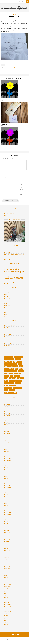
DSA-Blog (6, 332)
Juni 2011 (6, 570)
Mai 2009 (6, 620)
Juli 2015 (6, 496)
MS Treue (7, 375)
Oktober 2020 (7, 404)
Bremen (6, 296)
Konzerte (7, 371)
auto (6, 361)
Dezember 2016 (7, 458)
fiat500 (5, 303)
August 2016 (6, 467)
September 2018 (7, 420)
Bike (14, 361)
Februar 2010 (7, 600)
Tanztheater (7, 385)
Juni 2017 (6, 444)
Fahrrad (6, 301)
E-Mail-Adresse (4, 176)
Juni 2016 (6, 471)
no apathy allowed (8, 343)
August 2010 (6, 588)
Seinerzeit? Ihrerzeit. (6, 99)
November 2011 (7, 566)
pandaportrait (12, 378)
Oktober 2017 (7, 438)
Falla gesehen (7, 252)
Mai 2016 (6, 474)
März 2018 (6, 429)
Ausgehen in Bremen (9, 359)
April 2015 (6, 503)
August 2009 (6, 613)
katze (16, 368)
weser (6, 390)
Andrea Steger (7, 265)
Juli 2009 (6, 615)
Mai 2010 (6, 593)
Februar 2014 (7, 532)
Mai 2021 (6, 402)
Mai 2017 (6, 447)
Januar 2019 (6, 411)
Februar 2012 (7, 564)
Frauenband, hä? (7, 247)
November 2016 (7, 460)
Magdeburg (20, 371)
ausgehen (21, 356)
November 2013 (7, 539)
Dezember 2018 (7, 413)
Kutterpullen (14, 371)
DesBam (6, 329)
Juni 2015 (6, 498)
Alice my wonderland (8, 323)
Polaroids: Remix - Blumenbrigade (11, 268)
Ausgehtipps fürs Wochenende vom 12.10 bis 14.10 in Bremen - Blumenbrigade (13, 277)
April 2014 (6, 528)
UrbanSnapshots (7, 350)
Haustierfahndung (8, 307)
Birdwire (6, 327)
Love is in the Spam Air (6, 146)
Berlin (10, 361)
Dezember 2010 (7, 582)
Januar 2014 (6, 534)
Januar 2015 (6, 510)
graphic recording (9, 368)
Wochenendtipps (8, 392)
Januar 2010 (6, 602)
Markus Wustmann (9, 373)
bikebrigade (19, 361)
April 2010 (6, 595)
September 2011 (7, 568)
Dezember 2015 (7, 485)
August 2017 (6, 442)
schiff (6, 380)
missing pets (17, 373)
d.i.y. (17, 366)
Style (5, 316)
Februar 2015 (7, 507)
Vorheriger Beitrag (6, 72)
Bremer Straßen (7, 298)
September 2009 (7, 611)
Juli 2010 (6, 591)
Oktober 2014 (7, 516)
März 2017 (6, 451)
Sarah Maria (6, 347)
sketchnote (11, 380)
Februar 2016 (7, 480)
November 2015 (7, 487)
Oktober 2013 (7, 541)
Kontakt (6, 215)
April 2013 (6, 546)
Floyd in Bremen (7, 334)
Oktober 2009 (7, 609)
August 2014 (6, 521)
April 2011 (6, 575)
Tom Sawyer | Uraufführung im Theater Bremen (13, 273)
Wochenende (12, 390)
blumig (19, 363)
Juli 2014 (6, 523)
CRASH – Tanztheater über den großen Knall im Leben (13, 278)
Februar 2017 (7, 453)
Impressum (12, 639)
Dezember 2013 (7, 537)
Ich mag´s (6, 336)
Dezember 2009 (7, 604)
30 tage (6, 356)
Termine (13, 385)
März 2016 (6, 478)
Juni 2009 (6, 618)
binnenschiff (13, 363)
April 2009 (6, 622)
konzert (21, 368)
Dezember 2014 (7, 512)
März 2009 (6, 624)
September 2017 (7, 440)
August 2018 (6, 422)
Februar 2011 (7, 579)
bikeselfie (7, 363)
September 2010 (7, 586)
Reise (5, 314)
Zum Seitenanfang (23, 640)
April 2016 (6, 476)
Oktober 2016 (7, 462)
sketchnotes (19, 380)
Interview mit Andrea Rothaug (10, 250)
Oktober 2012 (7, 555)
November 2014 (7, 514)
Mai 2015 (6, 501)
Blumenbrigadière (12, 67)
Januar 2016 (6, 483)
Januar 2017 (6, 456)
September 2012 (7, 557)
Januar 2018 (6, 431)
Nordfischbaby (7, 345)
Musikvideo (17, 375)
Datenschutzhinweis (19, 639)
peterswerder (20, 378)
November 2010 (7, 584)
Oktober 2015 (7, 489)
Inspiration (6, 310)
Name (3, 173)
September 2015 (7, 492)
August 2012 (6, 559)
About (5, 211)
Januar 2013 (6, 552)
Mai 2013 (6, 543)
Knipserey (6, 341)
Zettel (3, 64)
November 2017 (7, 435)
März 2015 (6, 505)
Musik (5, 312)
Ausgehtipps (7, 292)
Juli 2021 (6, 399)
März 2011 (6, 577)
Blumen (5, 294)
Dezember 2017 (7, 433)
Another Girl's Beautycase (9, 325)
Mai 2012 (6, 561)
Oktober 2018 (7, 417)
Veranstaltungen (17, 387)
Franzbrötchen (7, 305)
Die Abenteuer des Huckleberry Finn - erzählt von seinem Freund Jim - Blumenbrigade (14, 272)
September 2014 (7, 519)
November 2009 (7, 606)
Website (3, 181)
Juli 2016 (6, 469)
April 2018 (6, 426)
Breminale (12, 366)
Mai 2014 (6, 525)
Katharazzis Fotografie (9, 338)
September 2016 (7, 465)
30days (11, 356)
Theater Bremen (8, 387)
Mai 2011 (6, 573)
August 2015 (6, 494)
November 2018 (7, 415)
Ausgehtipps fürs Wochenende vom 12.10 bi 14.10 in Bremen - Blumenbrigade (14, 281)
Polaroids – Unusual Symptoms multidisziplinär (14, 268)
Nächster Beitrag (23, 72)
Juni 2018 (6, 424)
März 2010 (6, 597)
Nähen (6, 378)
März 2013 (6, 548)
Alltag (14, 14)
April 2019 (6, 406)
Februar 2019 (7, 408)
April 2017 (6, 449)
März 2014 (6, 530)
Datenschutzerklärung (9, 213)
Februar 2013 (7, 550)
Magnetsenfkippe (4, 124)
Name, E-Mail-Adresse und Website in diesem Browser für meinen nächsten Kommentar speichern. (22, 191)
